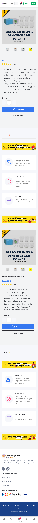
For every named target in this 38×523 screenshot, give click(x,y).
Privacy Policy (6, 477)
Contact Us (5, 485)
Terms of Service (7, 481)
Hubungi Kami (18, 116)
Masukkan (20, 109)
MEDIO (24, 511)
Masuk (26, 3)
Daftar (33, 3)
